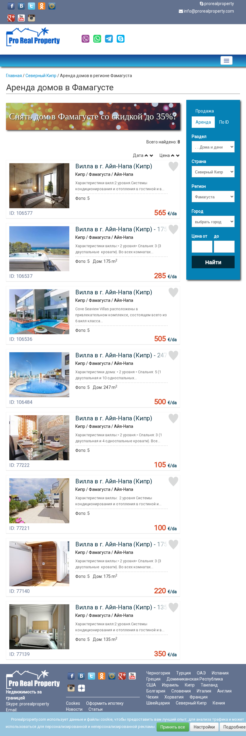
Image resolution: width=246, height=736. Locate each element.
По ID (224, 122)
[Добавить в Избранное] (173, 166)
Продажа (205, 111)
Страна (199, 161)
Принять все (172, 727)
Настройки (204, 727)
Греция (153, 679)
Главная (14, 75)
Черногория (158, 673)
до (216, 236)
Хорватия (174, 697)
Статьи (95, 709)
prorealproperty (219, 3)
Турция (183, 673)
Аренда (203, 122)
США (151, 685)
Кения (219, 703)
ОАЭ (201, 673)
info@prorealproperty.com (209, 11)
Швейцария (158, 703)
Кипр (190, 685)
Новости (74, 709)
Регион (199, 186)
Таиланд (209, 685)
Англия (224, 691)
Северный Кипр (41, 75)
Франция (199, 697)
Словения (181, 691)
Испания (220, 673)
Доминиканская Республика (194, 679)
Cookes (73, 703)
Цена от (199, 236)
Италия (204, 691)
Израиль (170, 685)
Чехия (152, 697)
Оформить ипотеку (105, 703)
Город (197, 211)
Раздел (199, 136)
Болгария (155, 691)
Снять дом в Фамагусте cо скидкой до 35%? (93, 116)
